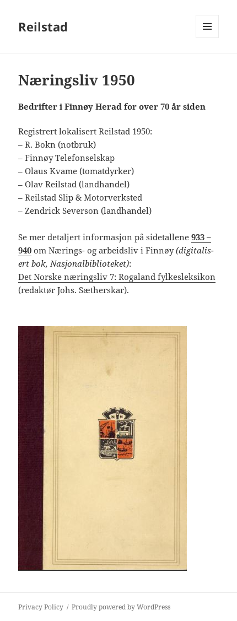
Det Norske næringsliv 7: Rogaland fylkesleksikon (117, 276)
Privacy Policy (40, 607)
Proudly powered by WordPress (121, 607)
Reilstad (43, 26)
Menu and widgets (207, 37)
